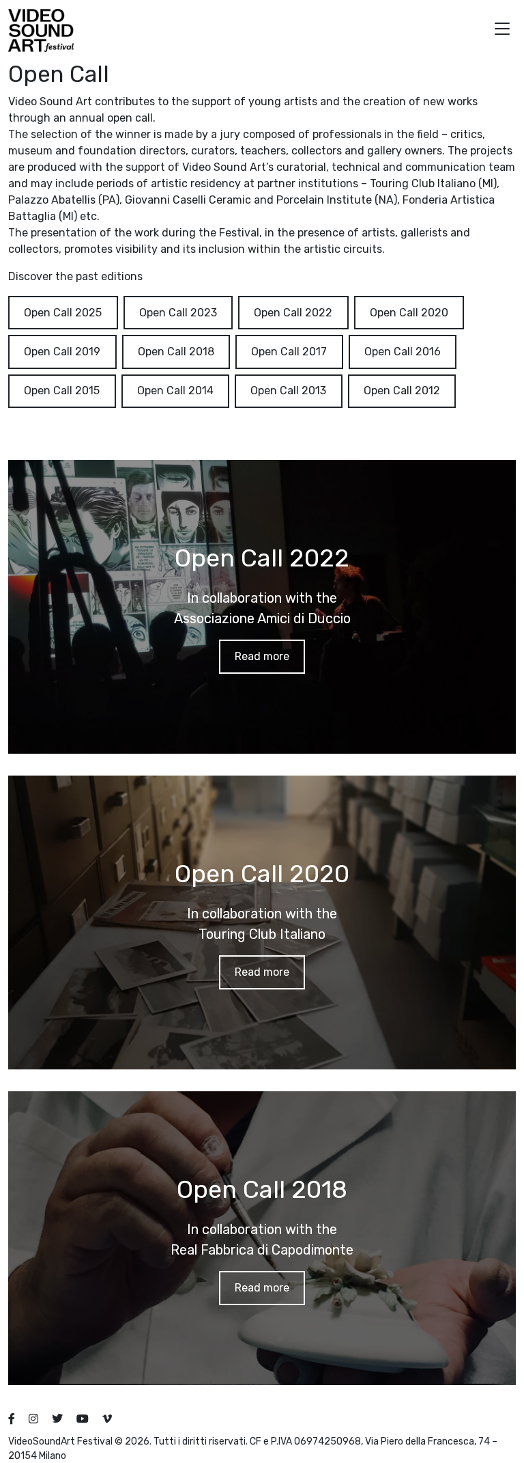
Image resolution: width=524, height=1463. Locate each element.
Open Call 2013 (288, 390)
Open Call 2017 (289, 351)
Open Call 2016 (402, 351)
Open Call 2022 (293, 312)
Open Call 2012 (402, 390)
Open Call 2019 (62, 351)
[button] (502, 30)
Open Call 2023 (178, 312)
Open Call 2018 (176, 351)
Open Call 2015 (62, 390)
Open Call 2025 (63, 312)
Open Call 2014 (175, 390)
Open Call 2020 (409, 312)
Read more (262, 656)
